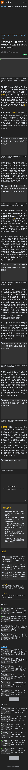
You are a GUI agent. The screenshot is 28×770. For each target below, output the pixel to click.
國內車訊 (3, 6)
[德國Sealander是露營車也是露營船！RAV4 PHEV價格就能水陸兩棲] (7, 559)
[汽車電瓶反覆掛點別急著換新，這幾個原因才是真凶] (5, 628)
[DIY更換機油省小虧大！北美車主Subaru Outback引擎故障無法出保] (5, 611)
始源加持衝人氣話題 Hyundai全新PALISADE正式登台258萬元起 (15, 513)
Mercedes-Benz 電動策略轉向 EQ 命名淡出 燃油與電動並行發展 (19, 676)
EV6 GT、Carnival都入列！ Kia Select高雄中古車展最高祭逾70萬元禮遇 (14, 533)
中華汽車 (22, 35)
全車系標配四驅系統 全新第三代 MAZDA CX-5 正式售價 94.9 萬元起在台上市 (19, 710)
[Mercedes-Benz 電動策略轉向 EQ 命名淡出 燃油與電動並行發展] (5, 676)
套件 (9, 35)
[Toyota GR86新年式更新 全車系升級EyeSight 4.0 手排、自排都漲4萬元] (5, 718)
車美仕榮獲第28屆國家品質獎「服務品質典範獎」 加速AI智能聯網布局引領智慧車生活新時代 (15, 526)
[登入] (23, 2)
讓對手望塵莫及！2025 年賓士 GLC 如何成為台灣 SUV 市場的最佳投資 (19, 668)
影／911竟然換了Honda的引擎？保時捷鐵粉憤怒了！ (19, 660)
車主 (3, 38)
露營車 (3, 35)
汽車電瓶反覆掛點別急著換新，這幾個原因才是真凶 (19, 628)
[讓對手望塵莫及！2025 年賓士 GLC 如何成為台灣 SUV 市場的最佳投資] (5, 668)
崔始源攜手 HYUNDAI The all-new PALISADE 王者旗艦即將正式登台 (14, 540)
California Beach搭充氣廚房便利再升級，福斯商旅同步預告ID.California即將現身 (19, 566)
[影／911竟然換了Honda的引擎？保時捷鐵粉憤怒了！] (5, 660)
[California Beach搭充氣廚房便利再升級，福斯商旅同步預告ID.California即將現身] (7, 567)
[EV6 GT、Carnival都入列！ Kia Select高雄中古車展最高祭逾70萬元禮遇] (5, 751)
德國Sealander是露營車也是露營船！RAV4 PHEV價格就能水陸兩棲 (19, 558)
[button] (26, 2)
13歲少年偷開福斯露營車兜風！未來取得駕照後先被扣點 (19, 574)
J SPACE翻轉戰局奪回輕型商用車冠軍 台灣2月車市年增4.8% (19, 684)
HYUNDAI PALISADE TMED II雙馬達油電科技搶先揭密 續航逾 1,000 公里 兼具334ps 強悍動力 (18, 742)
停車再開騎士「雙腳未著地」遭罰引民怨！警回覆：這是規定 (19, 692)
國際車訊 (17, 6)
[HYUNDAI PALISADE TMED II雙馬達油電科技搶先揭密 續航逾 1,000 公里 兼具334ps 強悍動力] (5, 743)
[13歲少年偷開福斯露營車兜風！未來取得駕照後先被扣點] (7, 575)
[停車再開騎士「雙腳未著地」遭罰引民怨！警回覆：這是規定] (5, 692)
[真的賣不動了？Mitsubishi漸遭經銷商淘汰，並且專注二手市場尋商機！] (5, 652)
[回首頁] (8, 2)
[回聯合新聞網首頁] (2, 2)
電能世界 (24, 6)
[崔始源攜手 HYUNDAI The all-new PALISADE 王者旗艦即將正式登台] (5, 734)
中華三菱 (15, 35)
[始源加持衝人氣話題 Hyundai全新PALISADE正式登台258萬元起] (5, 726)
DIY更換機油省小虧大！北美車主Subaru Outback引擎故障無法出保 (19, 610)
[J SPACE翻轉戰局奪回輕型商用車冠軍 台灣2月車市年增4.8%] (5, 684)
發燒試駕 (10, 6)
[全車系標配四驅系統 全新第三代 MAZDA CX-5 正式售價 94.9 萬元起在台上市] (5, 710)
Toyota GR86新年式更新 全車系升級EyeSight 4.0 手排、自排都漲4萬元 (15, 519)
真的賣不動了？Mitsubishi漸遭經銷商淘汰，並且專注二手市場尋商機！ (19, 652)
